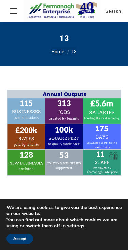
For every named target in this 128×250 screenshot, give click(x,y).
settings (75, 226)
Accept (19, 238)
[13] (64, 133)
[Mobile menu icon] (13, 11)
